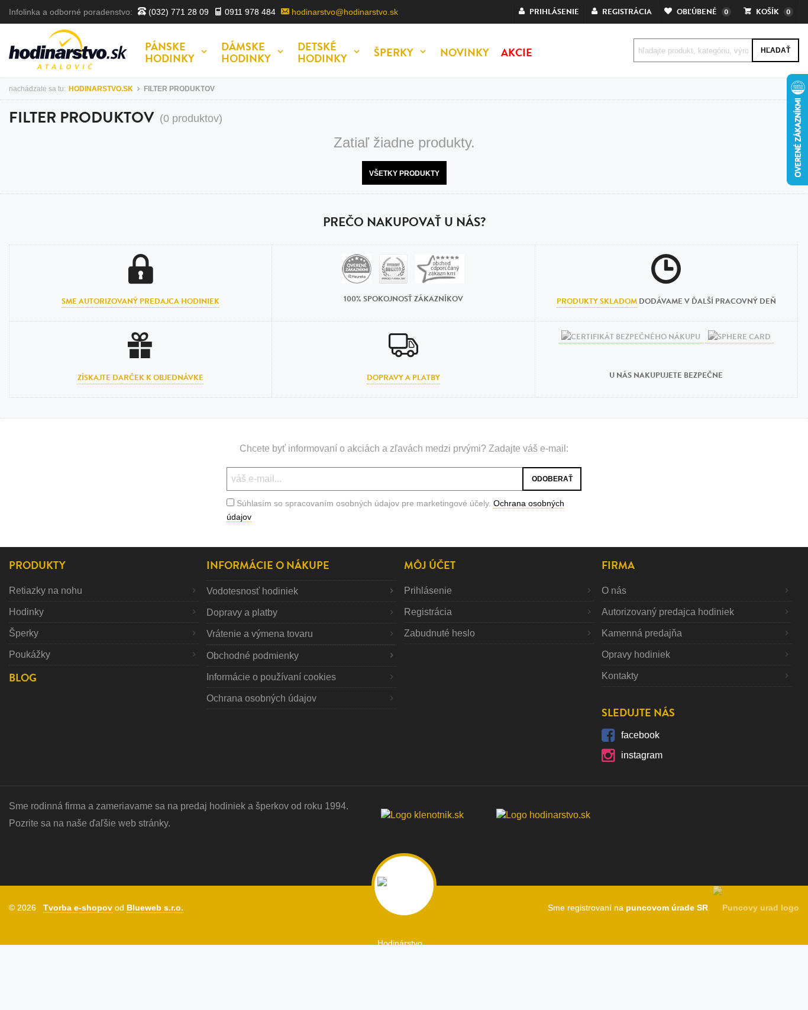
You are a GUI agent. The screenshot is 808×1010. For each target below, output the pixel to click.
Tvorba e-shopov (77, 907)
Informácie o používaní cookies (271, 677)
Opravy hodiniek (636, 654)
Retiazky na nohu (45, 591)
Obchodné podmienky (252, 656)
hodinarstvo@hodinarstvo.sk (343, 12)
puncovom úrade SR (669, 907)
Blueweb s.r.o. (155, 907)
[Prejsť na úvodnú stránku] (68, 49)
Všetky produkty (404, 173)
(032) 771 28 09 (177, 12)
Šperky (23, 633)
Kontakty (620, 676)
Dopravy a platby (403, 378)
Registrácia (428, 612)
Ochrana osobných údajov (261, 698)
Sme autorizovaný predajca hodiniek (140, 301)
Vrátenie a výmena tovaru (259, 634)
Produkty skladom (597, 301)
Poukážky (29, 654)
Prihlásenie (428, 591)
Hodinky (26, 612)
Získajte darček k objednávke (140, 378)
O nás (614, 591)
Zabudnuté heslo (439, 633)
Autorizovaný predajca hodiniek (668, 612)
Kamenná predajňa (642, 633)
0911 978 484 (249, 12)
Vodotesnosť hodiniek (252, 591)
